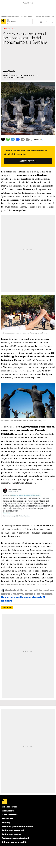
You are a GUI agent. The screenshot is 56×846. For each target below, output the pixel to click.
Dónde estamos (9, 815)
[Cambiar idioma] (46, 21)
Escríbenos (7, 819)
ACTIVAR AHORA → (28, 161)
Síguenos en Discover (10, 16)
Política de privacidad (13, 830)
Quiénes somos (9, 807)
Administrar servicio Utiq (14, 842)
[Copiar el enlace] (28, 139)
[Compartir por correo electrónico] (23, 139)
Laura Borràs (7, 607)
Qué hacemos (8, 811)
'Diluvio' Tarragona (42, 16)
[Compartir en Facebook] (18, 139)
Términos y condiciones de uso (17, 827)
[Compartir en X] (3, 139)
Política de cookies (11, 834)
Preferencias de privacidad (15, 838)
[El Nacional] (3, 21)
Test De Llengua (27, 16)
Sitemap (6, 823)
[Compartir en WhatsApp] (8, 139)
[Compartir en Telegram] (13, 139)
